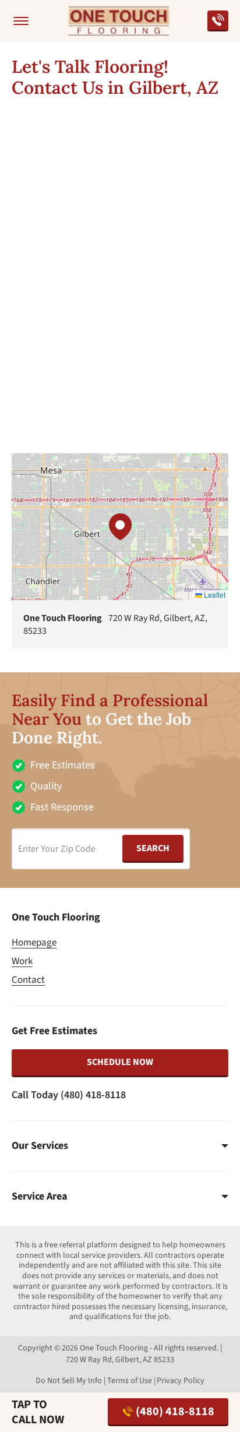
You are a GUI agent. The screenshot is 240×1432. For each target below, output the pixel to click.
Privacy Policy (180, 1381)
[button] (120, 527)
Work (22, 961)
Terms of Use (129, 1381)
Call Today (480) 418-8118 (69, 1095)
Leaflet (213, 594)
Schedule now (120, 1062)
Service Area (39, 1196)
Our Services (40, 1146)
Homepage (34, 943)
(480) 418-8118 (175, 1411)
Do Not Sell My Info (69, 1381)
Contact (28, 980)
